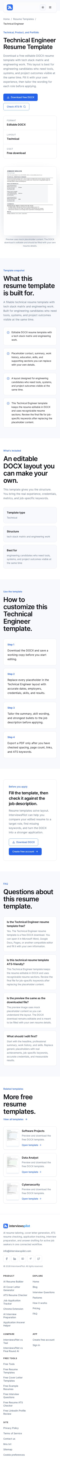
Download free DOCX (22, 97)
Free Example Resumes (10, 1387)
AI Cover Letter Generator (11, 1288)
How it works (40, 1303)
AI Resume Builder (13, 1281)
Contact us (9, 1438)
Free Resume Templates (10, 1371)
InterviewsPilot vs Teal (13, 1341)
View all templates (13, 1119)
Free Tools (9, 1364)
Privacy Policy (11, 1428)
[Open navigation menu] (50, 7)
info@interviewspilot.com (17, 1251)
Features (37, 1297)
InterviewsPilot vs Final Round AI (13, 1349)
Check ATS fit (14, 106)
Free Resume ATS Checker (13, 1404)
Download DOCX (25, 842)
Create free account (23, 851)
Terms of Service (12, 1433)
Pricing (36, 1308)
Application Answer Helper (14, 1324)
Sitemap (7, 1449)
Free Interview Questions (11, 1396)
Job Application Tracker (11, 1302)
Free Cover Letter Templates (12, 1379)
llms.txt (7, 1444)
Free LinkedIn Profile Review (14, 1412)
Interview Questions (44, 1292)
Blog (35, 1286)
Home (6, 19)
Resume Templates (23, 19)
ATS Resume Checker (15, 1295)
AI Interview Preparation (9, 1316)
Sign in (36, 1345)
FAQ (35, 1313)
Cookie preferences (14, 1454)
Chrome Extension (13, 1308)
